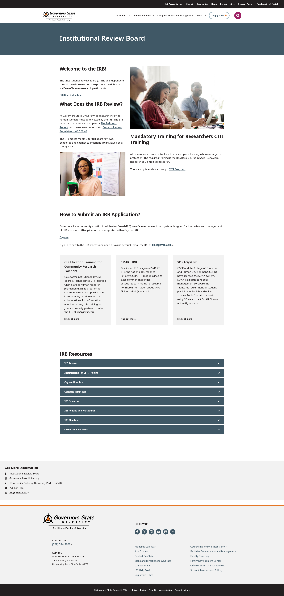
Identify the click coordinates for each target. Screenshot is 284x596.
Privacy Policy (139, 590)
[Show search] (237, 15)
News (214, 4)
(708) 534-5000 (61, 544)
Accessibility (165, 590)
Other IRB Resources (76, 429)
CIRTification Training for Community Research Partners (83, 266)
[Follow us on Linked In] (165, 532)
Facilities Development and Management (213, 551)
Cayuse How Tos (73, 382)
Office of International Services (207, 565)
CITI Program (177, 169)
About (200, 15)
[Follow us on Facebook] (137, 532)
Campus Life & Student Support (174, 15)
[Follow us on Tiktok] (172, 532)
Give (232, 4)
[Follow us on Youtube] (158, 532)
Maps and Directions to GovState (153, 560)
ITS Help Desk (143, 570)
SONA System (187, 262)
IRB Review (70, 363)
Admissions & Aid (142, 15)
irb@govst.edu (18, 492)
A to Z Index (141, 551)
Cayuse (64, 237)
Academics (122, 15)
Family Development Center (205, 560)
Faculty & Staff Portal (267, 4)
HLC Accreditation (173, 4)
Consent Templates (75, 391)
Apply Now (218, 15)
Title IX (152, 590)
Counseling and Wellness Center (208, 546)
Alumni (189, 4)
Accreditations (182, 590)
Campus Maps (142, 565)
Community (202, 4)
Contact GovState (144, 556)
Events (223, 4)
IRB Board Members (71, 95)
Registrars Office (144, 575)
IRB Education (72, 401)
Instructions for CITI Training (81, 372)
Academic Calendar (145, 546)
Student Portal (245, 4)
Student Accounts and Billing (206, 570)
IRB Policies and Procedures (79, 410)
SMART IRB (129, 262)
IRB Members (71, 420)
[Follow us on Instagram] (151, 532)
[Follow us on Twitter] (144, 532)
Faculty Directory (199, 556)
